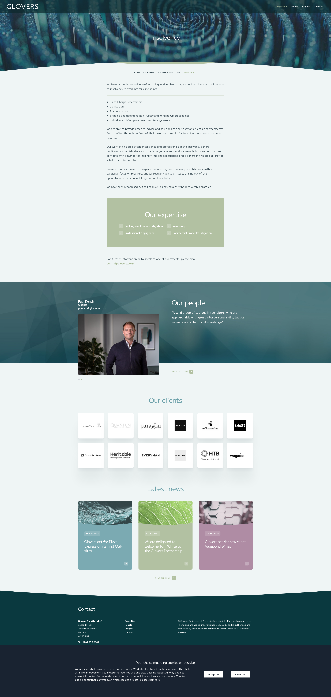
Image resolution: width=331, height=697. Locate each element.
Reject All (240, 674)
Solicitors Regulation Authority (213, 628)
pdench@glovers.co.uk (92, 308)
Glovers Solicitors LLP (90, 620)
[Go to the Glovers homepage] (22, 6)
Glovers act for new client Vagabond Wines (225, 544)
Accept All (213, 674)
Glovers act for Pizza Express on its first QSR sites (103, 546)
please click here (150, 679)
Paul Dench (86, 301)
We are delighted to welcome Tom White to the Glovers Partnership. (164, 546)
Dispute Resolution (169, 72)
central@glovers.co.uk (120, 263)
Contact (318, 6)
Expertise (282, 6)
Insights (306, 6)
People (294, 6)
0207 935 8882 (90, 642)
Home (137, 72)
